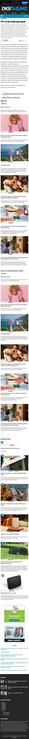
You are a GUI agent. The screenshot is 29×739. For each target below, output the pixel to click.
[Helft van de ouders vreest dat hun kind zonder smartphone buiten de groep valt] (14, 183)
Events (3, 709)
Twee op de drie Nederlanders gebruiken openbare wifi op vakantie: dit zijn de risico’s (14, 258)
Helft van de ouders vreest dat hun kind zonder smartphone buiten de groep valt (13, 197)
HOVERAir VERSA (5, 165)
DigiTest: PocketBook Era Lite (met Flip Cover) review (13, 504)
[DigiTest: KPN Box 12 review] (14, 582)
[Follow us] (24, 16)
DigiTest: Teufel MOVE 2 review (15, 693)
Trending (2, 442)
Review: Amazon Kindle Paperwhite (10, 448)
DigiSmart (4, 708)
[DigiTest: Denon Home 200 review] (14, 522)
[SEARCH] (27, 16)
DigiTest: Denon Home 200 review (10, 534)
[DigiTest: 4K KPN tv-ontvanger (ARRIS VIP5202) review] (14, 463)
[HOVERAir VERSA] (14, 152)
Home (3, 702)
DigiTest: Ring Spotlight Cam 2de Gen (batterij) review (17, 681)
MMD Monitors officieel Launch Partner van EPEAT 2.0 (14, 670)
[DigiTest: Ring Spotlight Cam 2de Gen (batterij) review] (4, 681)
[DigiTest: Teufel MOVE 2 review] (4, 693)
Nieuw (5, 13)
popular (13, 13)
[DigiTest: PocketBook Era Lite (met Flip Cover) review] (14, 492)
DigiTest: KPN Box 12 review (8, 593)
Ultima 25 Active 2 (5, 107)
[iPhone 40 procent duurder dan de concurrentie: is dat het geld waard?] (14, 122)
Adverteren (6, 714)
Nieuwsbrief (6, 712)
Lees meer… (24, 111)
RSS (15, 646)
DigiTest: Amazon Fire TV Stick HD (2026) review (18, 687)
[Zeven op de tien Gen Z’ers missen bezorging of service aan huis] (14, 213)
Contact (3, 710)
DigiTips (17, 471)
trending (23, 13)
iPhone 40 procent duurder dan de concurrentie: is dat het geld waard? (14, 136)
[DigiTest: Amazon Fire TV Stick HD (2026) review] (4, 687)
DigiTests (11, 471)
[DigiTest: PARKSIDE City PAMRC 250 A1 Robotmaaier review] (14, 550)
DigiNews (3, 103)
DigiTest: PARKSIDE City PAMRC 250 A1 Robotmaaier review (11, 562)
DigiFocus (4, 706)
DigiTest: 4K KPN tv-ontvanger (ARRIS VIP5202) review (13, 474)
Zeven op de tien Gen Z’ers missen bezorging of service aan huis (13, 227)
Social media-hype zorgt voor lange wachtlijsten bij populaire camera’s (13, 667)
